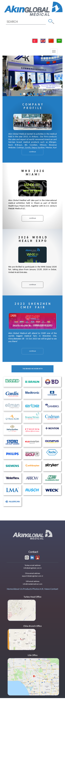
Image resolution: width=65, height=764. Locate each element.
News (47, 589)
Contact (54, 589)
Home (10, 589)
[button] (4, 76)
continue (32, 152)
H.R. (42, 589)
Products (27, 589)
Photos (36, 589)
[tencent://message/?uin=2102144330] (38, 558)
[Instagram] (27, 558)
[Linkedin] (32, 558)
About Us (18, 589)
